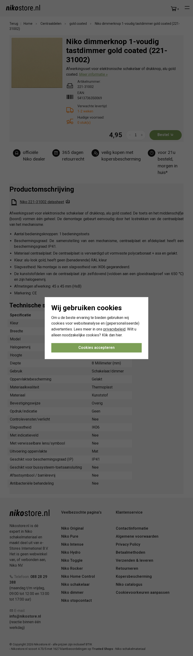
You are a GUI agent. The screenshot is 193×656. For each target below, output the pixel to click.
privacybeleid (114, 329)
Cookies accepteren (96, 347)
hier (119, 335)
